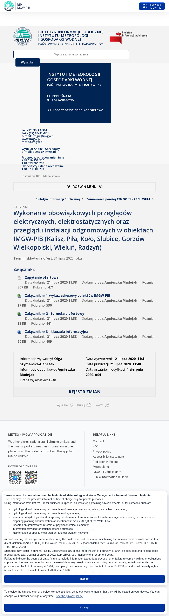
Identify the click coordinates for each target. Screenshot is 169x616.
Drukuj (81, 405)
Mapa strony (51, 176)
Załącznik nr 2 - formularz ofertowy (54, 313)
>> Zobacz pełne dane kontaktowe (75, 110)
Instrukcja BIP (31, 176)
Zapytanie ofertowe (42, 277)
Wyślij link (63, 405)
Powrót (99, 405)
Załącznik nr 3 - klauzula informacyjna (56, 331)
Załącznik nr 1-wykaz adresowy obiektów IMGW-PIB (67, 295)
